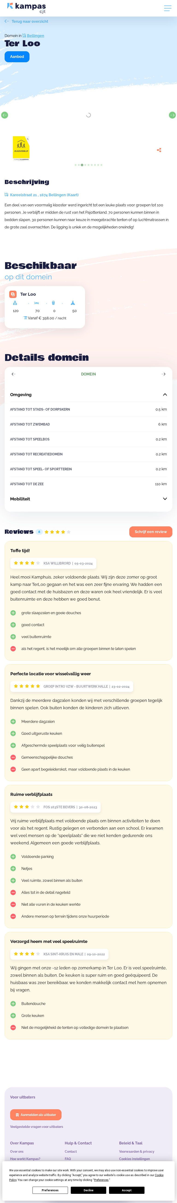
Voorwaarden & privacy (136, 1151)
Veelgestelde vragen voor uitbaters (36, 1127)
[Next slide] (172, 115)
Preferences (50, 1190)
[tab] (76, 165)
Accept (127, 1190)
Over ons (17, 1151)
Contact (71, 1151)
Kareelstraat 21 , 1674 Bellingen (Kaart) (44, 195)
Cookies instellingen (134, 1159)
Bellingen (35, 36)
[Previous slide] (4, 115)
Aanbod (17, 56)
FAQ (68, 1159)
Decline (88, 1190)
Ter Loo (28, 294)
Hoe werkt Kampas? (25, 1159)
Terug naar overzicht (29, 21)
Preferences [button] (101, 1180)
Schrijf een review (151, 532)
